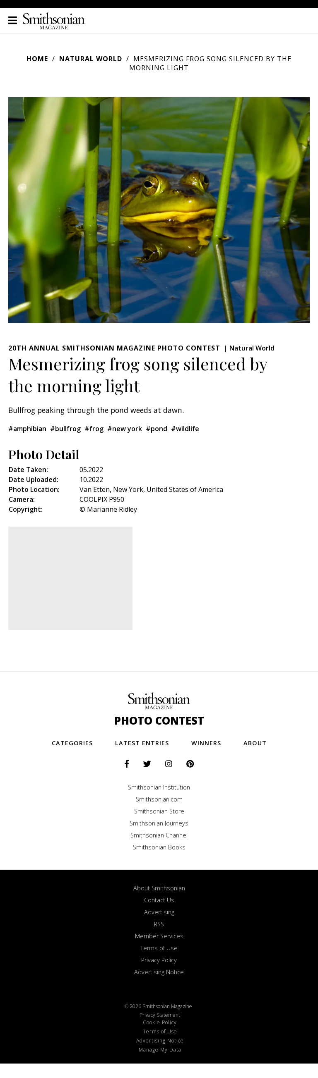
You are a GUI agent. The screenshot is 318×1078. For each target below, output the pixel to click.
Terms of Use (159, 948)
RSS (159, 924)
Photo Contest (159, 720)
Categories (72, 743)
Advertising (159, 912)
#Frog (94, 428)
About (255, 743)
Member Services (159, 936)
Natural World (90, 58)
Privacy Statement (160, 1014)
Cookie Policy (160, 1022)
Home (37, 58)
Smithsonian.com (159, 799)
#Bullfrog (65, 428)
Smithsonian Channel (159, 835)
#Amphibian (27, 428)
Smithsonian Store (159, 811)
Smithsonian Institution (159, 787)
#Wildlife (185, 428)
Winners (206, 743)
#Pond (156, 428)
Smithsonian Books (159, 847)
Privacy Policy (159, 960)
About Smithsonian (159, 888)
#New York (124, 428)
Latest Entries (142, 743)
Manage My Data (160, 1049)
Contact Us (159, 900)
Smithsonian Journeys (159, 823)
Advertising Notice (159, 972)
